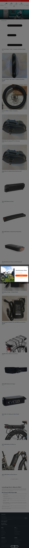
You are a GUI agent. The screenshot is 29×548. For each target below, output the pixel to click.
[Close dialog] (27, 267)
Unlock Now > (21, 275)
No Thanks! (21, 277)
